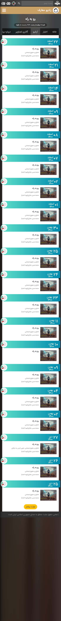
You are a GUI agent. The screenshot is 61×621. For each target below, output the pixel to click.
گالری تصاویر (22, 32)
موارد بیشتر (30, 507)
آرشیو (35, 32)
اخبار (45, 32)
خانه (54, 32)
